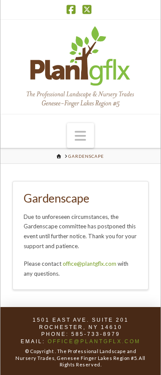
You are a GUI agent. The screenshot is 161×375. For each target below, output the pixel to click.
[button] (80, 135)
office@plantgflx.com (89, 263)
